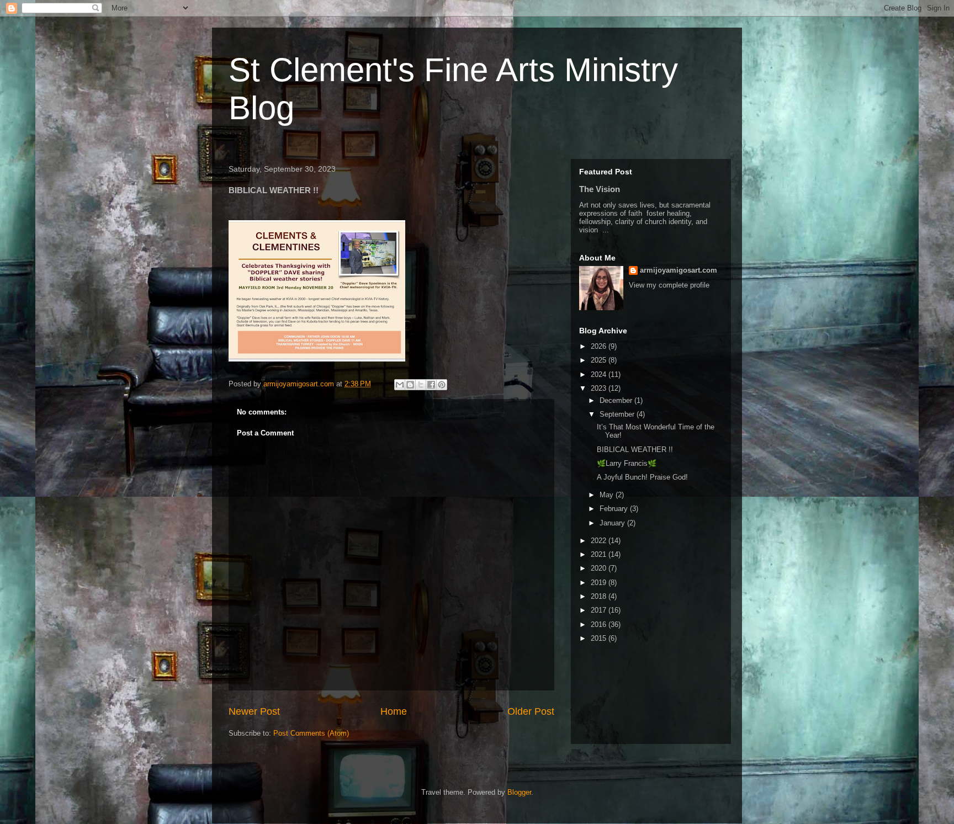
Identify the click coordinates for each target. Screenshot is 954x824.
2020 (599, 568)
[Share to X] (420, 384)
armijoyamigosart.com (678, 270)
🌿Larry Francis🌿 (626, 463)
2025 (599, 360)
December (617, 400)
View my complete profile (669, 285)
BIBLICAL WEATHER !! (635, 449)
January (613, 523)
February (615, 508)
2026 (599, 346)
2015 (599, 638)
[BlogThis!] (410, 384)
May (608, 495)
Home (393, 711)
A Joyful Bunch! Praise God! (642, 477)
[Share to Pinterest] (441, 384)
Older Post (530, 711)
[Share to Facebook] (431, 384)
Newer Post (254, 711)
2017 (599, 610)
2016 (599, 624)
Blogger (519, 792)
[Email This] (399, 384)
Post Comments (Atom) (311, 733)
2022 (599, 540)
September (618, 414)
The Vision (599, 189)
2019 (599, 582)
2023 (599, 388)
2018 (599, 596)
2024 (599, 374)
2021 (599, 554)
